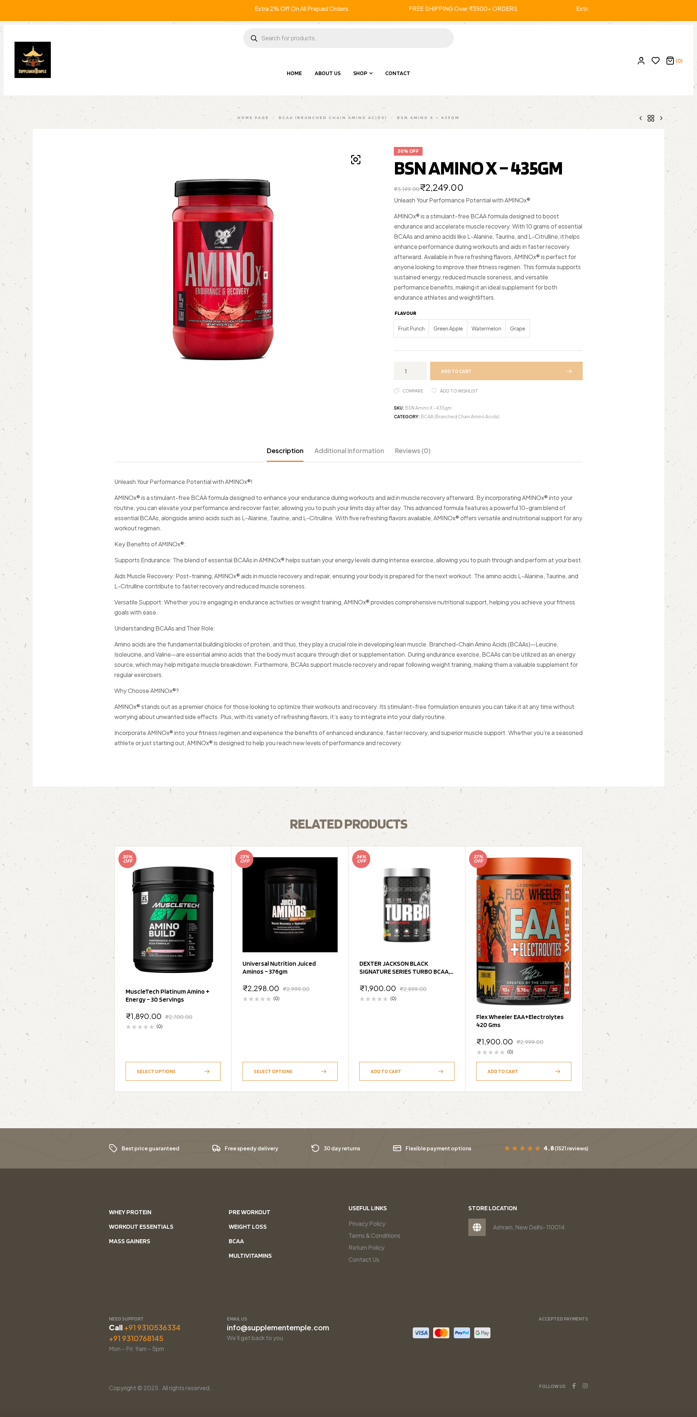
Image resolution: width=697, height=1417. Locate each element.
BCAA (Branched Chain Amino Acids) (333, 117)
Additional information (349, 451)
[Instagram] (585, 1386)
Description (285, 451)
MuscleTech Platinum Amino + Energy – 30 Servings (167, 995)
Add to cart (456, 371)
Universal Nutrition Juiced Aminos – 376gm (279, 967)
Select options (156, 1071)
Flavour (405, 313)
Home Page (253, 117)
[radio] (411, 328)
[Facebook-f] (574, 1386)
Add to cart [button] (386, 1071)
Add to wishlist (459, 391)
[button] (355, 159)
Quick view (212, 884)
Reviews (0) (413, 451)
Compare (413, 391)
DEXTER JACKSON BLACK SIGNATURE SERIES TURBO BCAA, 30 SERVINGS (404, 971)
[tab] (285, 454)
